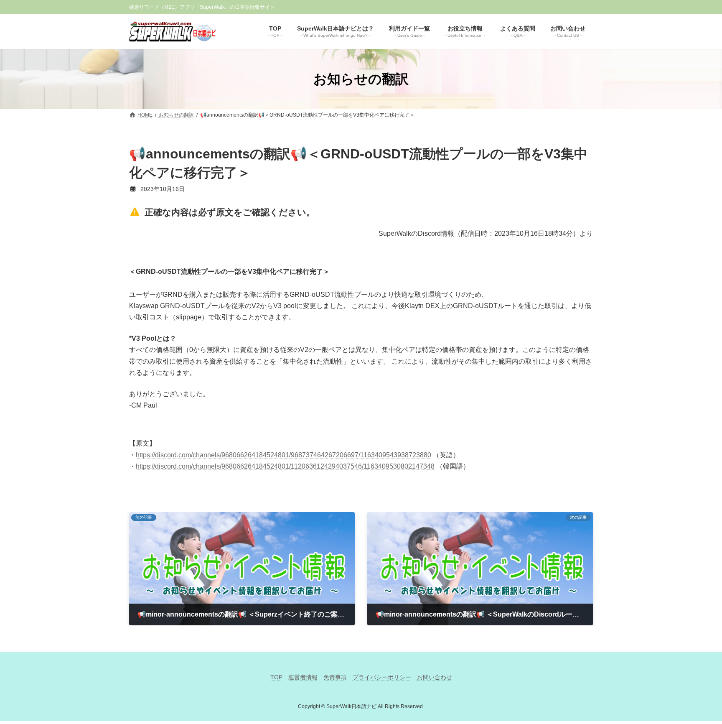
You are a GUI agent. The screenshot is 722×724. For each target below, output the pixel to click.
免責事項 (335, 677)
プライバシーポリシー (382, 677)
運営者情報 (303, 677)
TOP (276, 677)
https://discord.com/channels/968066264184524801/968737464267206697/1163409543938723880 (283, 455)
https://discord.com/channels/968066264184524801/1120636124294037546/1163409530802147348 (285, 466)
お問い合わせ (434, 677)
